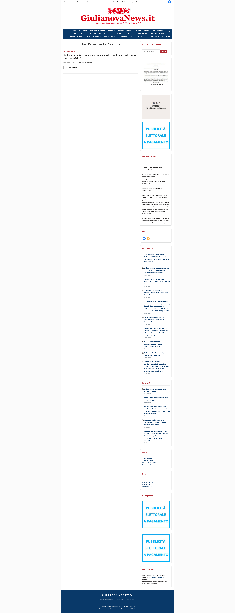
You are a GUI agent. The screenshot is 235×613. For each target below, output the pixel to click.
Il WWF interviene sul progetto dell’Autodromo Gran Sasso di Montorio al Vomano (154, 319)
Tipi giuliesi (142, 33)
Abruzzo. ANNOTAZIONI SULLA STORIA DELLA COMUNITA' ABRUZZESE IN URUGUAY (154, 344)
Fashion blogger (76, 36)
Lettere (73, 33)
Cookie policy (130, 600)
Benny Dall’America (93, 36)
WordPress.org (147, 486)
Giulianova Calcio (147, 458)
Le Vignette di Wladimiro (119, 2)
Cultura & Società (125, 31)
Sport (146, 31)
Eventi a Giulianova (157, 33)
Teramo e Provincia (97, 31)
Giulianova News (147, 460)
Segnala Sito (135, 2)
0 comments (87, 62)
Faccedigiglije (142, 36)
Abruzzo (111, 31)
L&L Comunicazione (158, 577)
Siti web (80, 2)
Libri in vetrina (157, 31)
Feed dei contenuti (148, 482)
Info (71, 2)
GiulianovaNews (117, 595)
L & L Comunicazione (149, 462)
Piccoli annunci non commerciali (98, 2)
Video (106, 33)
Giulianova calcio (111, 36)
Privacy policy (120, 600)
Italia (81, 33)
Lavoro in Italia (147, 465)
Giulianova (83, 31)
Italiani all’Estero (93, 33)
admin (80, 62)
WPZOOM (133, 609)
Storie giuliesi (129, 33)
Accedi (144, 480)
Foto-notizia (116, 33)
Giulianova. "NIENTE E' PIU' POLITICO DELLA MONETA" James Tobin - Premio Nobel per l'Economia (156, 270)
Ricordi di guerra (127, 36)
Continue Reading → (71, 68)
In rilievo (73, 52)
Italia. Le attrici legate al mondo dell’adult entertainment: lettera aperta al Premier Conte (155, 422)
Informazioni (109, 600)
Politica (138, 31)
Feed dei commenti (148, 484)
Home (66, 2)
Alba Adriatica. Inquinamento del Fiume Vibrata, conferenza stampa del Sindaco (157, 281)
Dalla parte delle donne (161, 36)
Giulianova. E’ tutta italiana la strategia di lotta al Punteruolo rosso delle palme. (156, 293)
